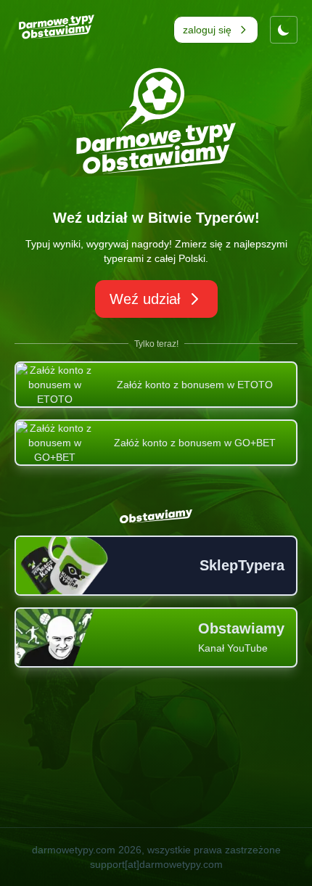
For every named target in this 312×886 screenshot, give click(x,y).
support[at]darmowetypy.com (156, 864)
